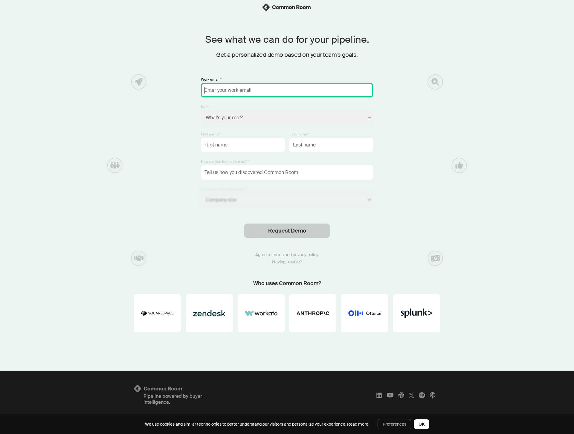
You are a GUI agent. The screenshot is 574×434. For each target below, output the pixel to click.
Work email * (211, 79)
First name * (211, 134)
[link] (287, 7)
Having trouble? (287, 262)
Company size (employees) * (224, 189)
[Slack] (401, 395)
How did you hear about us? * (225, 161)
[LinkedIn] (379, 395)
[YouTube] (390, 395)
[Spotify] (422, 395)
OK (422, 424)
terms (278, 254)
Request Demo (287, 230)
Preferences (394, 424)
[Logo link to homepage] (184, 388)
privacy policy (305, 254)
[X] (411, 395)
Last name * (299, 134)
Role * (205, 107)
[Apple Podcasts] (432, 395)
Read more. (358, 424)
